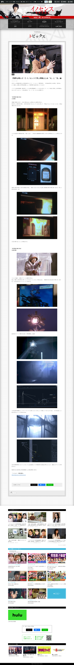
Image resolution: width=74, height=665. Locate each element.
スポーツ (27, 1)
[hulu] (50, 2)
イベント (38, 1)
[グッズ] (30, 26)
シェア (43, 484)
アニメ (31, 1)
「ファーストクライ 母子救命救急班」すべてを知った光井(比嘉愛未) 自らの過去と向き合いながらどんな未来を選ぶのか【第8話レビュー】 (56, 541)
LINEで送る (50, 484)
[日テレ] (2, 1)
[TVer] (46, 2)
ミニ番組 (34, 1)
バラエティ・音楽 (19, 1)
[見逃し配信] (58, 26)
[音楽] (15, 26)
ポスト (35, 484)
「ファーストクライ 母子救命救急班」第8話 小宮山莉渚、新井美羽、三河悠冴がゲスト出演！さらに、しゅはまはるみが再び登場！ (37, 541)
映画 (24, 1)
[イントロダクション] (15, 21)
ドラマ (7, 1)
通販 (42, 1)
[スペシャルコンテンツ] (44, 26)
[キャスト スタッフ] (58, 21)
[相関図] (44, 21)
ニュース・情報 (12, 1)
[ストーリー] (30, 21)
